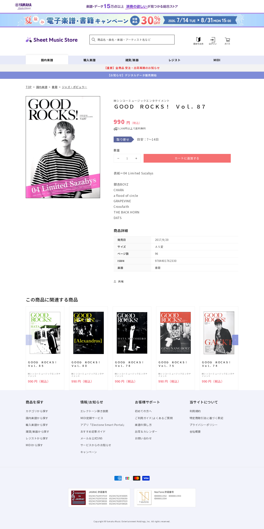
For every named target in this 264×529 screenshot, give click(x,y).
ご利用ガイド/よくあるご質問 (154, 418)
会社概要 (195, 431)
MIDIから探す (34, 445)
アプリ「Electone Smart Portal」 (103, 425)
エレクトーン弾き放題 (94, 411)
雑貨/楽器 (132, 60)
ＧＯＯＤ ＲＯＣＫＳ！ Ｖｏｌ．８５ (44, 364)
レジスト (175, 60)
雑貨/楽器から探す (37, 431)
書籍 (54, 87)
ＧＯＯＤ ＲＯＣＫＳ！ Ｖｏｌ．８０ (87, 364)
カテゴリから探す (37, 411)
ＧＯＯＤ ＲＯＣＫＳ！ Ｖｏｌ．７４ (218, 364)
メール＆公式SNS (91, 438)
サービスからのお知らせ (96, 445)
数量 (117, 150)
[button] (132, 39)
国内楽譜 (47, 60)
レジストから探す (37, 438)
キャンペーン (88, 452)
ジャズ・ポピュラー (74, 87)
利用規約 (195, 411)
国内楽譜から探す (37, 418)
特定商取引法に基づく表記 (206, 418)
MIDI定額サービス (91, 418)
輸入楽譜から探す (37, 425)
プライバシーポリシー (204, 425)
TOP (29, 87)
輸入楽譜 (89, 60)
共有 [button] (121, 281)
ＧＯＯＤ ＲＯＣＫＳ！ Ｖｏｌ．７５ (174, 364)
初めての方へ (143, 411)
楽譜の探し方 (143, 425)
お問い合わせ (143, 438)
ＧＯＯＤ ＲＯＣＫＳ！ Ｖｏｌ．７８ (131, 364)
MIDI (217, 60)
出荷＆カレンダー (146, 431)
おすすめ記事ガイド (93, 431)
